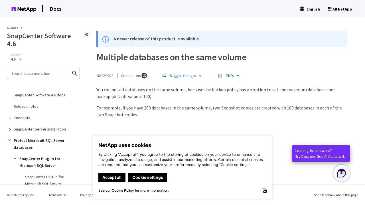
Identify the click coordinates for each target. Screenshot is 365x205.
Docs (56, 8)
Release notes (26, 106)
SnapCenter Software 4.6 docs (39, 95)
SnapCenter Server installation (40, 129)
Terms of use (57, 195)
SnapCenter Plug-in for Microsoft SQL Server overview (44, 183)
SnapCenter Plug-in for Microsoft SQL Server (39, 162)
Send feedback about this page (336, 195)
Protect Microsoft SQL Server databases (39, 144)
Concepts (22, 117)
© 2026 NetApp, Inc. (21, 195)
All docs (12, 28)
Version (16, 55)
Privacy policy (90, 195)
